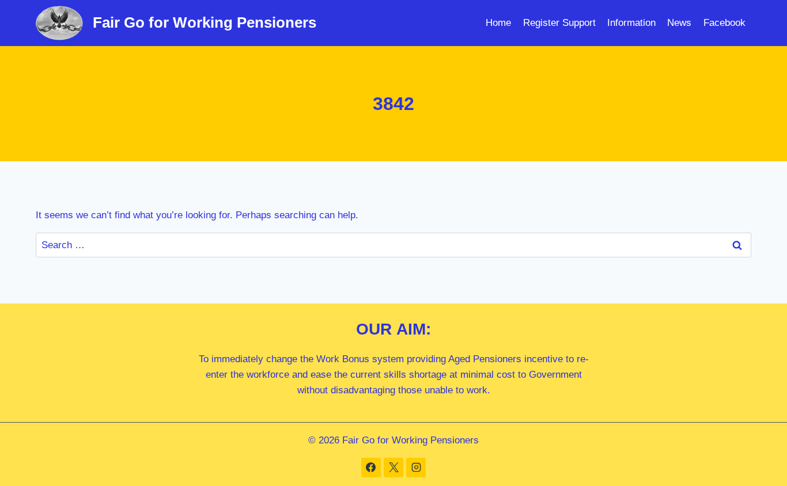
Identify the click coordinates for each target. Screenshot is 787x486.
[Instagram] (416, 467)
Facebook (724, 22)
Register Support (559, 22)
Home (498, 22)
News (679, 22)
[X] (393, 467)
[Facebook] (371, 467)
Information (631, 22)
